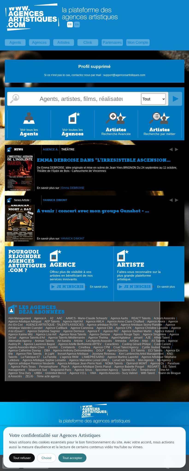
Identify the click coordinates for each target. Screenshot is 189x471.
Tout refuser (22, 458)
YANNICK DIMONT (55, 200)
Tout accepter (72, 458)
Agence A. (50, 149)
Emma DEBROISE (72, 188)
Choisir (46, 458)
